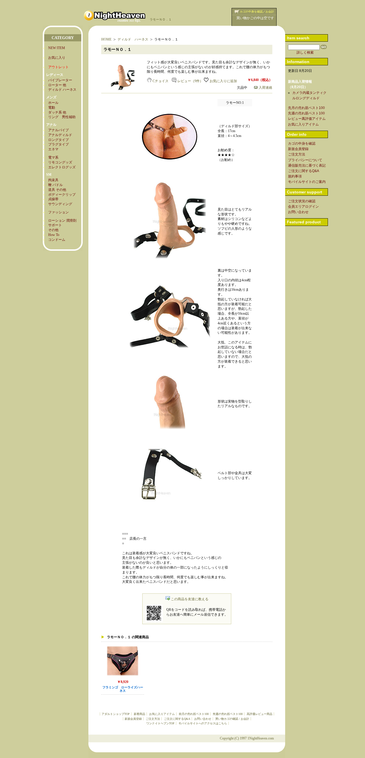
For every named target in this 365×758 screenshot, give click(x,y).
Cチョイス (161, 81)
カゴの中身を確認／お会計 (257, 11)
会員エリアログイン (303, 207)
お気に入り (56, 58)
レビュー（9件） (190, 81)
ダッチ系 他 (57, 112)
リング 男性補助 (62, 117)
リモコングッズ (60, 162)
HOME (106, 39)
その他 (53, 230)
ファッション (58, 212)
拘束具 (53, 180)
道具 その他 (57, 190)
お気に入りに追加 (223, 81)
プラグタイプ (58, 144)
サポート (55, 225)
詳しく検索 (305, 52)
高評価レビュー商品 (259, 713)
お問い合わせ (202, 718)
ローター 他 (57, 85)
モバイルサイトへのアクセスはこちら (203, 723)
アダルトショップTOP (116, 713)
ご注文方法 (153, 718)
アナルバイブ (58, 130)
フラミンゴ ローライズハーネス (122, 689)
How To (53, 235)
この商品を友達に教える (189, 599)
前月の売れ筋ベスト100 (194, 713)
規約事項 (295, 176)
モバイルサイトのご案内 (307, 182)
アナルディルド (60, 135)
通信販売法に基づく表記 (307, 165)
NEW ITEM (56, 48)
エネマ (53, 149)
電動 (51, 108)
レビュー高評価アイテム (307, 119)
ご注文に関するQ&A (177, 718)
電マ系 (53, 157)
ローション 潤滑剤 (62, 221)
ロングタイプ (58, 140)
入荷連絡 (265, 88)
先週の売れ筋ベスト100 (228, 713)
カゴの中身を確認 (301, 143)
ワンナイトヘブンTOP (160, 723)
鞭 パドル (55, 185)
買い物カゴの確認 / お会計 (232, 718)
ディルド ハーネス (62, 90)
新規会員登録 (133, 718)
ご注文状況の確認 (301, 201)
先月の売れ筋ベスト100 (306, 108)
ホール (53, 103)
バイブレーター (60, 80)
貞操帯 (53, 199)
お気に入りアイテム (162, 713)
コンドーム (56, 240)
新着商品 (139, 713)
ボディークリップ (62, 195)
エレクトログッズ (62, 167)
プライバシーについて (305, 160)
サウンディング (60, 204)
